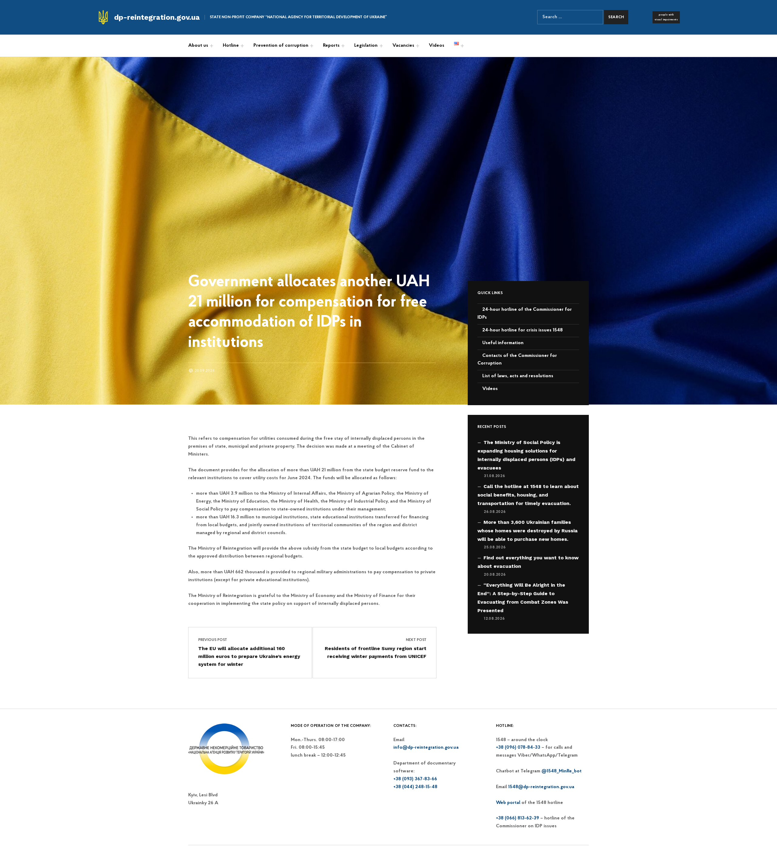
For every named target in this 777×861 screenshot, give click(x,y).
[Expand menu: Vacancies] (417, 45)
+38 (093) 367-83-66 (415, 779)
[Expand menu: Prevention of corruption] (311, 45)
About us (198, 45)
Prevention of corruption (280, 45)
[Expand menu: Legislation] (381, 45)
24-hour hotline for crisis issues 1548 (522, 330)
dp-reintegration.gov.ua (157, 17)
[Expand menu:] (462, 45)
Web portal (508, 802)
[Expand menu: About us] (211, 45)
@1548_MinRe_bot (561, 771)
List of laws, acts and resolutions (517, 376)
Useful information (503, 343)
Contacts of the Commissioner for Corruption (517, 359)
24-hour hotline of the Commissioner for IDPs (524, 313)
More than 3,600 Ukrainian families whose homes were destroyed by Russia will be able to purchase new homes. (527, 530)
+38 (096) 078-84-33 (518, 747)
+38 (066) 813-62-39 (517, 818)
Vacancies (403, 45)
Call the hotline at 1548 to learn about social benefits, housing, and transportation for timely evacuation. (528, 494)
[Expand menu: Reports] (342, 45)
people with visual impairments (666, 17)
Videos (436, 45)
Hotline (231, 45)
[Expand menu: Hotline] (242, 45)
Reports (331, 45)
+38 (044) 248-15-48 (415, 787)
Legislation (366, 45)
